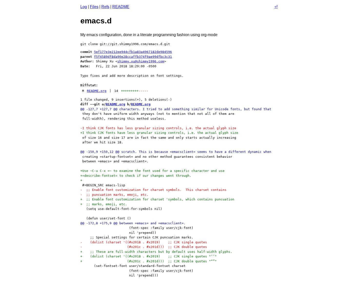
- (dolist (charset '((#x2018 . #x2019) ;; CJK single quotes (143, 242)
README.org (96, 91)
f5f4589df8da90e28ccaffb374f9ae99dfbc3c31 (133, 57)
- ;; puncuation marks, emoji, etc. (114, 195)
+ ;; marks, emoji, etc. (103, 204)
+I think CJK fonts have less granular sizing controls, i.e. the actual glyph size (159, 133)
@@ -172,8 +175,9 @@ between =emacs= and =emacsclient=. (133, 223)
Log (83, 7)
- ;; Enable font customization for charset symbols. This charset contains (153, 190)
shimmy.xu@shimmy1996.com (140, 61)
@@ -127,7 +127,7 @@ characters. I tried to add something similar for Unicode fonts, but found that (175, 109)
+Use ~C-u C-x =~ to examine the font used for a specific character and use (152, 171)
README (120, 7)
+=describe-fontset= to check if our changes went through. (135, 175)
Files (94, 7)
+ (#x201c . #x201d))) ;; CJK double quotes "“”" (148, 261)
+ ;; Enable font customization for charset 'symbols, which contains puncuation (157, 199)
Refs (105, 7)
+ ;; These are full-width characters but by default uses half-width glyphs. (156, 252)
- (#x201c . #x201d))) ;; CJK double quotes (143, 247)
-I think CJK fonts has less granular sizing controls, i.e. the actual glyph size (158, 128)
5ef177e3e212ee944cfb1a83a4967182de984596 (133, 52)
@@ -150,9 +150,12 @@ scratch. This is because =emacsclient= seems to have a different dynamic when (175, 152)
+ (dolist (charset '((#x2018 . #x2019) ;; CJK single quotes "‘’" (148, 256)
